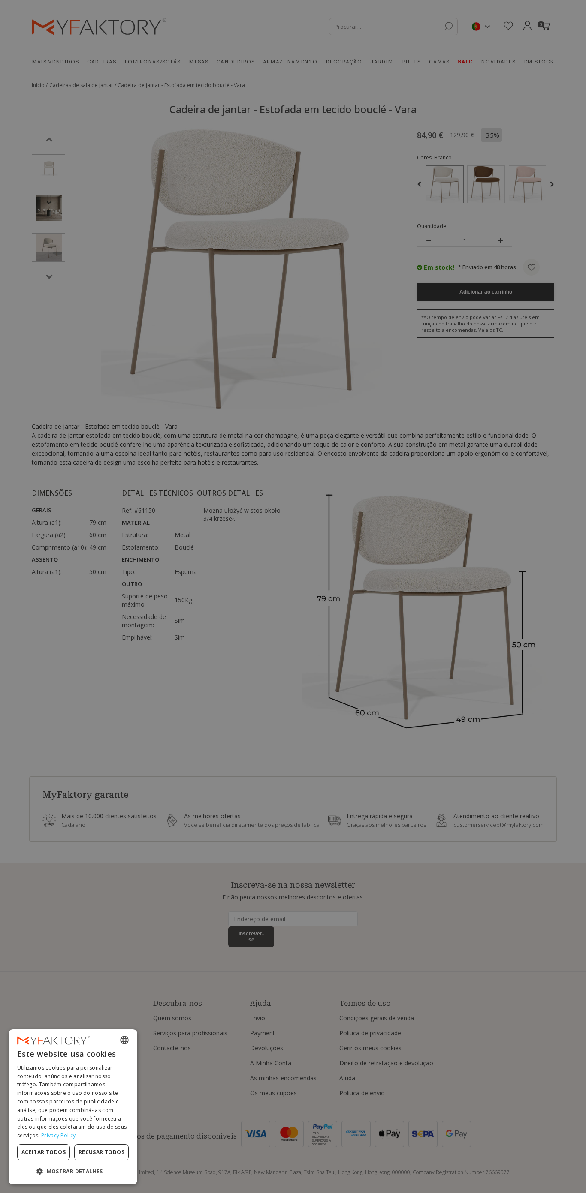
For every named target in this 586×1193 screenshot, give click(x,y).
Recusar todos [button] (101, 1152)
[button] (73, 1171)
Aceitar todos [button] (43, 1152)
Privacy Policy (58, 1135)
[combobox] (124, 1040)
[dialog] (73, 1106)
